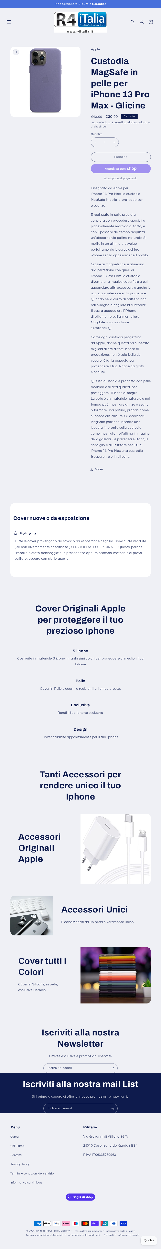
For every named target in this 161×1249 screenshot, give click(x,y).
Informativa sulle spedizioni (84, 1235)
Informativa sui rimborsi (26, 1182)
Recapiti (109, 1235)
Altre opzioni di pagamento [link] (120, 178)
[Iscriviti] (112, 1068)
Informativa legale (128, 1235)
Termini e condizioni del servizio (32, 1173)
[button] (8, 21)
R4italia (40, 1231)
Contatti (16, 1155)
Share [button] (99, 469)
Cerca (14, 1136)
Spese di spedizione (124, 122)
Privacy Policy (20, 1164)
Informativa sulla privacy (120, 1231)
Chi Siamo (17, 1145)
